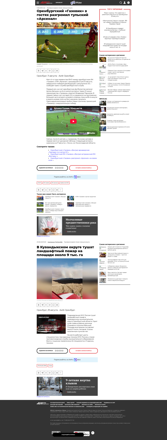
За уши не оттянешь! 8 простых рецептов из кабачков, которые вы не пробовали (119, 59)
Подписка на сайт (109, 402)
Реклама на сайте (87, 404)
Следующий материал (68, 434)
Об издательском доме (57, 402)
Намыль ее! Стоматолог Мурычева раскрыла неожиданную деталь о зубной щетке (118, 248)
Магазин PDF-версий (56, 404)
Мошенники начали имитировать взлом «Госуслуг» (117, 108)
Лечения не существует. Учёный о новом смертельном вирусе (118, 279)
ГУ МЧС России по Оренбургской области (50, 300)
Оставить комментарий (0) (84, 168)
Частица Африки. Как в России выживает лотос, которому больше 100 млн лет (118, 261)
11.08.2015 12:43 (41, 8)
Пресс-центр (70, 402)
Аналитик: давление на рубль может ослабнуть (118, 114)
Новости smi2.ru (43, 236)
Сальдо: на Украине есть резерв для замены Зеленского (118, 102)
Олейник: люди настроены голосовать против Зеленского (116, 121)
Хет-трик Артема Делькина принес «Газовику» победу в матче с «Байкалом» (53, 204)
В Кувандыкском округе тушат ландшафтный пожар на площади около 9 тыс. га (115, 45)
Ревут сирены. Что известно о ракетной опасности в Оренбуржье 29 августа (115, 14)
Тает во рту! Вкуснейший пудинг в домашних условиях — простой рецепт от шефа (118, 255)
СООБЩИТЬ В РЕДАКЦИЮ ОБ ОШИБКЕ (96, 406)
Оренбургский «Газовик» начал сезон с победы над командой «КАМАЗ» (54, 210)
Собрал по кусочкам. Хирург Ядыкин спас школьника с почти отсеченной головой (119, 85)
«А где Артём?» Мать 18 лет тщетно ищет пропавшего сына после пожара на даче (118, 78)
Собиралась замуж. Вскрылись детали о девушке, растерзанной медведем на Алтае (118, 267)
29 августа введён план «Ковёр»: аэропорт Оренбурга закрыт (115, 37)
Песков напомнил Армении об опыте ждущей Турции (118, 127)
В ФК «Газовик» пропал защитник (86, 196)
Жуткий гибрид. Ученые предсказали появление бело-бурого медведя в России (119, 91)
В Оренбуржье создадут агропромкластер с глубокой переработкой (114, 30)
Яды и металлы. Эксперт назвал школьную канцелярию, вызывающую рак (117, 274)
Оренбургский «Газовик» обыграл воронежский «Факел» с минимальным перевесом (86, 204)
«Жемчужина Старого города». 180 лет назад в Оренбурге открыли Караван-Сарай (115, 22)
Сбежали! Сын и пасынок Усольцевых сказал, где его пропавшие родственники (119, 72)
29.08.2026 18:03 (41, 242)
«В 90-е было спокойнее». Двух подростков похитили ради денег (118, 64)
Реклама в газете (100, 404)
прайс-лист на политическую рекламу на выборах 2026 (67, 406)
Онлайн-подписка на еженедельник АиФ (89, 402)
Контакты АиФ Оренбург (72, 404)
